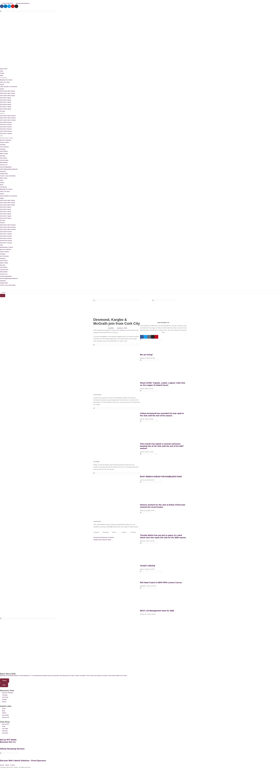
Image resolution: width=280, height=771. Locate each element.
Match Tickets (4, 153)
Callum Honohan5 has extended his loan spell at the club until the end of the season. (162, 414)
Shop (1, 71)
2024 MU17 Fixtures (6, 124)
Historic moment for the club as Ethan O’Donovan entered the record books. (162, 506)
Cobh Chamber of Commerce (8, 86)
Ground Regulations (6, 167)
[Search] (2, 295)
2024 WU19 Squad (5, 109)
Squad (2, 89)
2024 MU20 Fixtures (6, 122)
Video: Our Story (5, 82)
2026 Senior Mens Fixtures (8, 115)
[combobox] (140, 292)
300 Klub (2, 156)
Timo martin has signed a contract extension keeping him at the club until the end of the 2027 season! (162, 446)
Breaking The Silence (6, 80)
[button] (98, 532)
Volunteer (3, 144)
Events (2, 84)
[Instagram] (16, 6)
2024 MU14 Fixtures (6, 129)
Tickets (2, 73)
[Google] (149, 337)
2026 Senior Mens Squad (7, 91)
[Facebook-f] (2, 6)
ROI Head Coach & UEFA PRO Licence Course (161, 582)
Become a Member (5, 140)
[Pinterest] (156, 337)
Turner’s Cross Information (8, 176)
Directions (3, 171)
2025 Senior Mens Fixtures (8, 118)
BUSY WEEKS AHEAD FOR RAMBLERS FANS (161, 476)
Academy (2, 149)
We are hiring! (146, 355)
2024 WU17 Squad (5, 106)
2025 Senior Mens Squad (7, 93)
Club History (3, 158)
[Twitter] (9, 6)
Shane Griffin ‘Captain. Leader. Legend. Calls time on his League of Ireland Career (162, 384)
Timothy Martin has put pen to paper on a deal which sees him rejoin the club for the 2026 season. (163, 536)
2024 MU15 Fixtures (6, 127)
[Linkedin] (5, 6)
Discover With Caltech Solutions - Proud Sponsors (23, 760)
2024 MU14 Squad (5, 98)
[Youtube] (13, 6)
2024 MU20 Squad (5, 104)
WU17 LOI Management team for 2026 (157, 611)
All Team (2, 111)
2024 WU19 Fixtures (6, 131)
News (1, 75)
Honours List (3, 164)
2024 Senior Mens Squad (7, 95)
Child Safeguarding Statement (9, 169)
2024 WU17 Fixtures (6, 133)
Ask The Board (4, 147)
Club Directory (4, 160)
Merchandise (4, 162)
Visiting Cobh (4, 173)
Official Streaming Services (12, 749)
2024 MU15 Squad (5, 100)
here (111, 527)
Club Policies (4, 151)
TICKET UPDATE (147, 566)
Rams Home (3, 68)
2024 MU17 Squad (5, 102)
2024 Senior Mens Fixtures (8, 120)
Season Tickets (4, 142)
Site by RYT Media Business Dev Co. (8, 741)
